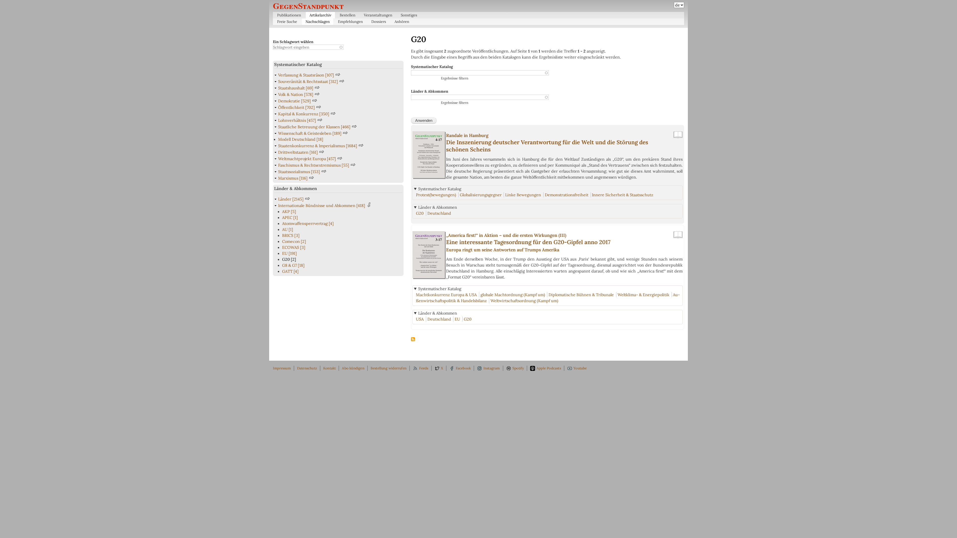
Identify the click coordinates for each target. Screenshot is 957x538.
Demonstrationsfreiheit (566, 194)
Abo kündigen (353, 368)
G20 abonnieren (413, 339)
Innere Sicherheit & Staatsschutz (622, 194)
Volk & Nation (295, 94)
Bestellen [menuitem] (347, 15)
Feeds (423, 368)
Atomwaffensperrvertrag (308, 223)
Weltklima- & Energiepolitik (643, 294)
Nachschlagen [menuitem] (318, 21)
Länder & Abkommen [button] (437, 207)
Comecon (294, 241)
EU (457, 319)
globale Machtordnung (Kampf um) (512, 294)
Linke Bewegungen (523, 194)
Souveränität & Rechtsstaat (308, 81)
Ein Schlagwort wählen (293, 41)
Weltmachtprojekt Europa (307, 158)
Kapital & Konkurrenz (303, 113)
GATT (290, 271)
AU (287, 229)
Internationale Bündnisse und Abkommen (321, 205)
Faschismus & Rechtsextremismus (313, 165)
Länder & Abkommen (429, 91)
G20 (420, 213)
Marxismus (293, 178)
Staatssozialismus (299, 171)
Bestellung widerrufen (388, 368)
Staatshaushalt (295, 87)
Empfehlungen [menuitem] (350, 21)
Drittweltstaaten (298, 152)
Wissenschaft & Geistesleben (309, 133)
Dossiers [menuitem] (378, 21)
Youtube (580, 368)
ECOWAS (293, 247)
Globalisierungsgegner (481, 194)
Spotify (518, 368)
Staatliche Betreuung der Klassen (314, 126)
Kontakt (329, 368)
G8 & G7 (293, 265)
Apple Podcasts (549, 368)
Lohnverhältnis (297, 120)
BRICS (291, 235)
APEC (290, 217)
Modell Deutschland (300, 139)
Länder (291, 199)
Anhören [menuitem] (402, 21)
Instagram (491, 368)
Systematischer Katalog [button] (439, 188)
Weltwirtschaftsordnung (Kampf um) (524, 300)
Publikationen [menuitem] (289, 15)
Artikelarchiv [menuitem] (320, 15)
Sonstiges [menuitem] (409, 15)
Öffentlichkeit (296, 107)
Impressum (282, 368)
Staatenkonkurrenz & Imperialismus (317, 145)
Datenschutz (307, 368)
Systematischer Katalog (432, 66)
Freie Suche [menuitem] (287, 21)
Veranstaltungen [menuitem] (378, 15)
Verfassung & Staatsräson (306, 74)
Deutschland (439, 213)
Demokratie (294, 100)
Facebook (463, 368)
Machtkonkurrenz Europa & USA (446, 294)
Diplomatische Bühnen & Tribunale (581, 294)
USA (420, 319)
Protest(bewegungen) (436, 194)
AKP (289, 211)
